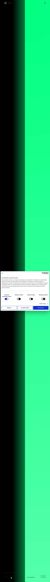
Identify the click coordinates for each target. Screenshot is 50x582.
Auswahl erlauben (25, 307)
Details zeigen (42, 303)
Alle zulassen (41, 307)
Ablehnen (9, 307)
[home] (8, 3)
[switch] (19, 299)
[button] (45, 3)
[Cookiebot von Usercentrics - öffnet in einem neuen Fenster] (43, 273)
